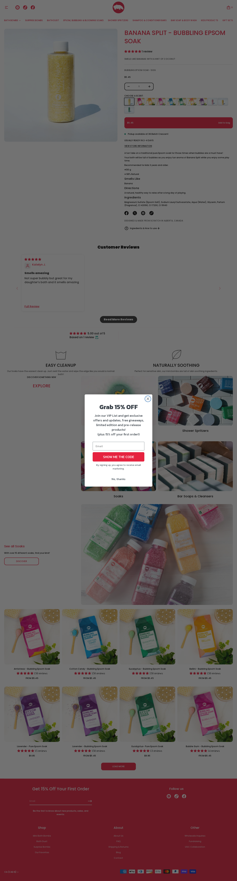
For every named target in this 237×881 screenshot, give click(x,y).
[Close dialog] (148, 399)
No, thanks (118, 479)
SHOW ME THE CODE (118, 456)
